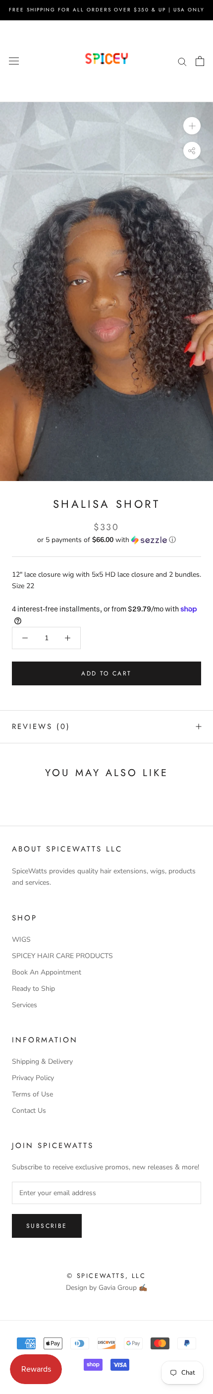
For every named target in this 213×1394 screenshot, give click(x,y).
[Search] (182, 61)
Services (24, 1005)
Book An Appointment (46, 972)
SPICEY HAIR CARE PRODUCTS (62, 956)
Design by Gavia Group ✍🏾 (106, 1287)
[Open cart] (200, 61)
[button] (106, 540)
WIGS (21, 939)
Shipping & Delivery (42, 1061)
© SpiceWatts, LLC (106, 1275)
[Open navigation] (14, 61)
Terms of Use (32, 1094)
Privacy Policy (33, 1078)
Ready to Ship (33, 988)
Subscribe (46, 1225)
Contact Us (29, 1110)
